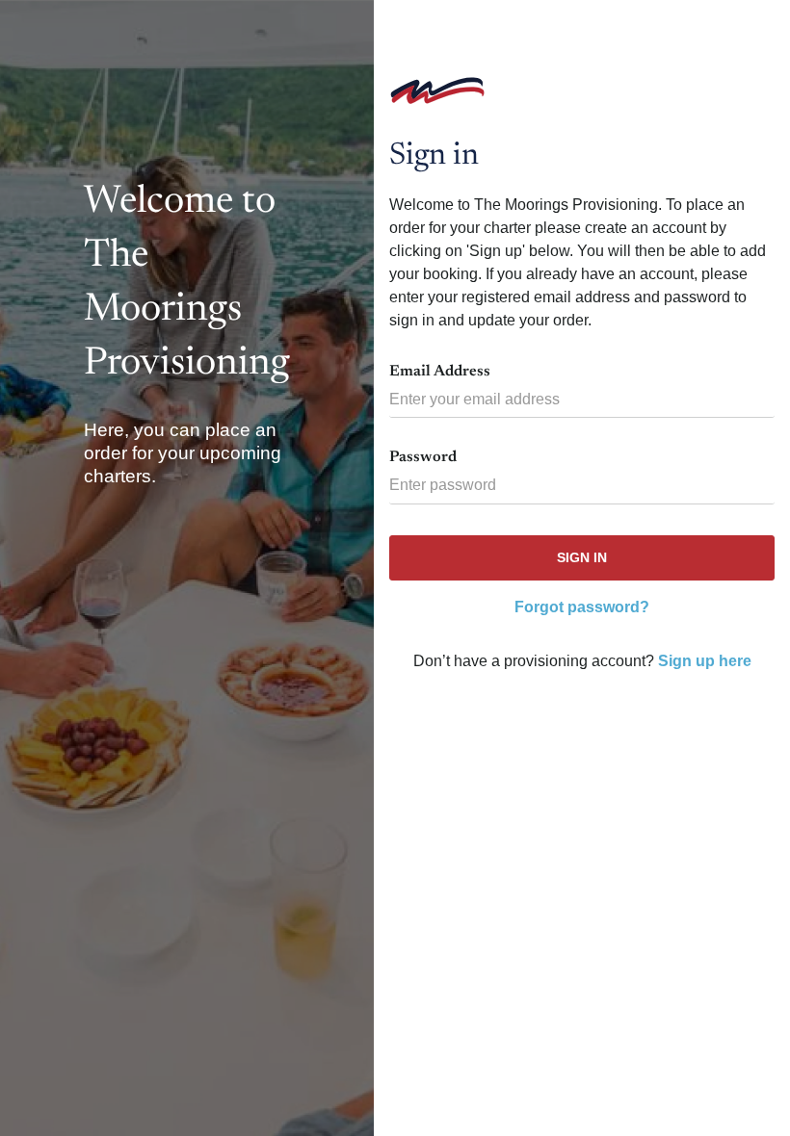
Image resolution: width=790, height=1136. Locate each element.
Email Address (439, 371)
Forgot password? (581, 607)
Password (423, 457)
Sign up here (704, 661)
